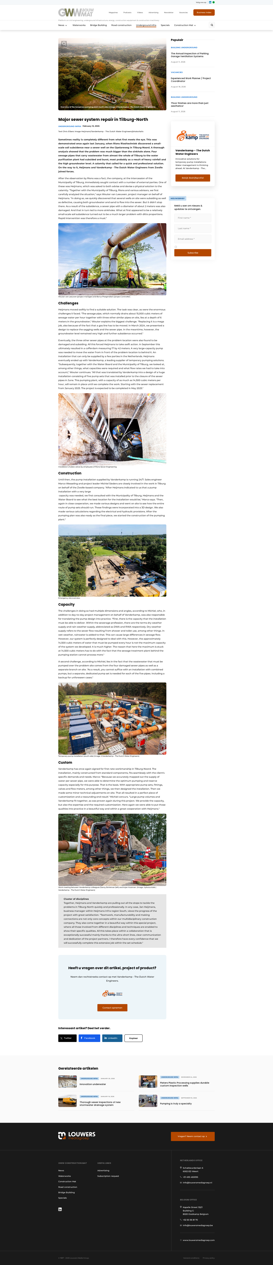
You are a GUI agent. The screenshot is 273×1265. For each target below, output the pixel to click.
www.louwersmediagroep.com (199, 1240)
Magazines (113, 12)
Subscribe (193, 252)
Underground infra (146, 25)
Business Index (204, 12)
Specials (165, 25)
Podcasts (127, 12)
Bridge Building (98, 25)
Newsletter (168, 12)
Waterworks (79, 25)
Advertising (153, 12)
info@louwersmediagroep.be (198, 1225)
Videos (140, 12)
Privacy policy (209, 1258)
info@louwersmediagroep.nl (197, 1182)
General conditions (191, 1258)
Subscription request (108, 1176)
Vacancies (183, 12)
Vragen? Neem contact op (191, 1136)
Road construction (121, 25)
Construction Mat (183, 25)
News (61, 25)
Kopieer (133, 1038)
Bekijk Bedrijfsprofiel (193, 178)
